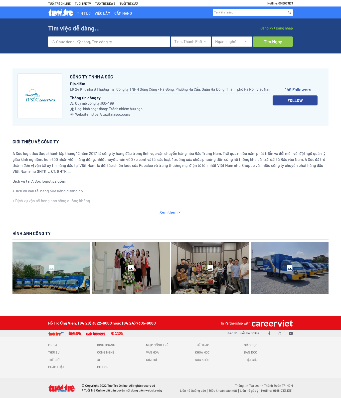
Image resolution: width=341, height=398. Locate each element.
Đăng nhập (284, 28)
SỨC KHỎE (202, 360)
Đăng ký (266, 28)
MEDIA (52, 345)
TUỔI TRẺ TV (83, 3)
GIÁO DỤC (250, 345)
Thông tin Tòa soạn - (249, 386)
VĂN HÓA (152, 352)
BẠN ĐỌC (250, 352)
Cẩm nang (123, 13)
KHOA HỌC (202, 352)
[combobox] (109, 41)
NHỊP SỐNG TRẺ (157, 345)
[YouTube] (291, 333)
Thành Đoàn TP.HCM (278, 386)
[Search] (289, 12)
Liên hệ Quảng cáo (193, 391)
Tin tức (84, 13)
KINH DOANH (106, 345)
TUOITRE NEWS (105, 3)
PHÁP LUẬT (56, 367)
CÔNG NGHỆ (105, 352)
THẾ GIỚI (54, 360)
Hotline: (276, 391)
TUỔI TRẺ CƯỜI (129, 3)
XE (99, 360)
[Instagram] (279, 333)
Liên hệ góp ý (249, 391)
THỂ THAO (202, 345)
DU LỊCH (102, 367)
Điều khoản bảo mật (223, 391)
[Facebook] (269, 333)
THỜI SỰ (53, 352)
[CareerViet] (271, 323)
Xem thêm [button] (168, 212)
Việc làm (102, 13)
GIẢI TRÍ (151, 360)
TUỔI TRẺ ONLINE (59, 3)
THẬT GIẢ (250, 360)
